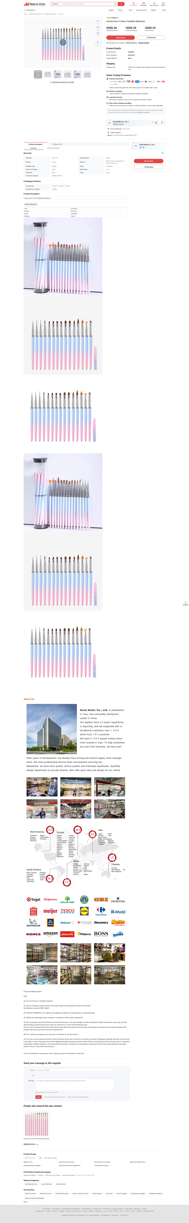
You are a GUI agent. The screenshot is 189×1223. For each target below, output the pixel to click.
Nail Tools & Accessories (66, 1162)
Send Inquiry (120, 38)
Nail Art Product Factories (80, 1193)
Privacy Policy (123, 1215)
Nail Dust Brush (60, 1184)
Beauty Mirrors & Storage (102, 1162)
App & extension (141, 10)
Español (55, 1211)
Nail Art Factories (30, 1193)
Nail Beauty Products (50, 14)
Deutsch (91, 1211)
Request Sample (143, 43)
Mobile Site (137, 1209)
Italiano (85, 1211)
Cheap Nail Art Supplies (138, 1193)
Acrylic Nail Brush (46, 1184)
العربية (105, 1211)
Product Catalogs (51, 1158)
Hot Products (46, 1209)
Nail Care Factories (45, 1193)
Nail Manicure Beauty (155, 1193)
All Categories (30, 10)
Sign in (163, 5)
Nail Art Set (109, 1193)
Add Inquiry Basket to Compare (63, 82)
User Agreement (105, 1215)
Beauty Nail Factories (62, 1193)
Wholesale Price (97, 1209)
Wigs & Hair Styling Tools (137, 1162)
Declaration (115, 1215)
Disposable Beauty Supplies (32, 1165)
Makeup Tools (28, 1162)
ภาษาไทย (126, 1211)
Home (25, 14)
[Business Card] (162, 153)
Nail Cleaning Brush (31, 1184)
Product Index (128, 1209)
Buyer (120, 10)
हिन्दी (121, 1211)
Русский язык (77, 1211)
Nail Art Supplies (122, 1193)
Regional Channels (118, 1209)
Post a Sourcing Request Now (78, 1097)
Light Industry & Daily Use (36, 14)
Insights (144, 1209)
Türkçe (133, 1211)
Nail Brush (61, 14)
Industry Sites (107, 1209)
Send (38, 1097)
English (48, 1211)
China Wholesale (86, 1209)
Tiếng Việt (139, 1211)
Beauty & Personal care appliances (69, 1165)
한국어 (110, 1211)
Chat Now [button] (152, 38)
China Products (56, 1209)
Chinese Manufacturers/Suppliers (71, 1209)
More (25, 1202)
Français (69, 1211)
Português (61, 1211)
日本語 (116, 1211)
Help (130, 10)
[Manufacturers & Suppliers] (34, 4)
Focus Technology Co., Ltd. (81, 1215)
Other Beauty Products (101, 1165)
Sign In (109, 135)
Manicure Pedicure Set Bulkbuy (34, 1198)
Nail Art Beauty (97, 1193)
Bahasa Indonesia (149, 1211)
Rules (164, 10)
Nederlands (98, 1211)
